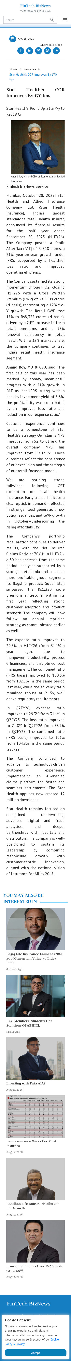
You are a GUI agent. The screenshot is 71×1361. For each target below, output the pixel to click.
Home (13, 69)
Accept (35, 1353)
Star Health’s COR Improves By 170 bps (33, 76)
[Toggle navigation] (65, 20)
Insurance (29, 69)
